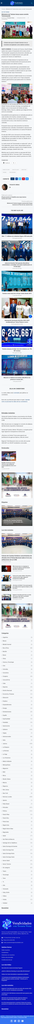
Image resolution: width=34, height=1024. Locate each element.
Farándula (17, 722)
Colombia (17, 669)
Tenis (17, 878)
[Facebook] (11, 1021)
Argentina (17, 637)
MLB (17, 772)
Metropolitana (17, 765)
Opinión (17, 800)
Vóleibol (17, 903)
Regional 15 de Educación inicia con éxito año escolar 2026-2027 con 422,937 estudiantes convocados (22, 596)
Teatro (17, 871)
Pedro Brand (17, 804)
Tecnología (17, 874)
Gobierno (17, 729)
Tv (17, 882)
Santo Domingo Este (17, 850)
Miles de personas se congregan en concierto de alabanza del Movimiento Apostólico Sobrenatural (21, 568)
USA (17, 885)
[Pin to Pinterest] (23, 179)
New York (17, 793)
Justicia (17, 743)
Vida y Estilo (17, 892)
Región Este (17, 825)
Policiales (17, 807)
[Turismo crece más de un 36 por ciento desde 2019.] (17, 281)
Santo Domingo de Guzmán (17, 846)
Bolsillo (17, 651)
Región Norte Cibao (17, 828)
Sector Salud (17, 860)
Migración (17, 768)
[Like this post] (13, 179)
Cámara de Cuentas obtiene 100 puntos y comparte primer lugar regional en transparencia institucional (22, 577)
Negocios (17, 786)
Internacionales (17, 736)
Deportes (17, 687)
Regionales (17, 832)
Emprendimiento (17, 704)
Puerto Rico (17, 818)
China (17, 658)
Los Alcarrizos (17, 758)
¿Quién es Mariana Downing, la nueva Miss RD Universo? (16, 971)
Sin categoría (17, 867)
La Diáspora (17, 747)
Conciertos (17, 672)
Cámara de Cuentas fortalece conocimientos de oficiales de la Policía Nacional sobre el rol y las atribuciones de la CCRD (17, 557)
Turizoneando (12, 172)
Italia (17, 740)
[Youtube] (22, 1021)
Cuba (17, 683)
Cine (17, 665)
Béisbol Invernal (17, 644)
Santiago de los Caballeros (17, 843)
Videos (17, 896)
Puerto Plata (17, 814)
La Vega (17, 754)
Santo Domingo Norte (17, 853)
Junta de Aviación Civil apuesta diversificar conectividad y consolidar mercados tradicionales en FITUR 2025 (17, 264)
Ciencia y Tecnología (17, 662)
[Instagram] (19, 1021)
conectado (16, 393)
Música (17, 782)
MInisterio (24, 169)
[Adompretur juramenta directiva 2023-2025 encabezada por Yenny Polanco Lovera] (17, 308)
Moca (17, 775)
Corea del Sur (17, 680)
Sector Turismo (17, 864)
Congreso (17, 676)
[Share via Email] (27, 179)
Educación (17, 697)
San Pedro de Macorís (17, 839)
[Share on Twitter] (20, 179)
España (17, 715)
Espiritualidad (17, 719)
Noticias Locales (17, 796)
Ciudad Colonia (6, 169)
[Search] (31, 3)
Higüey (17, 733)
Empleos (17, 701)
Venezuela (17, 889)
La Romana (17, 750)
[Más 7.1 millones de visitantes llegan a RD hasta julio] (17, 224)
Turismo (4, 172)
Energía (17, 708)
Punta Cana (17, 821)
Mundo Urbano (17, 779)
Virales (17, 899)
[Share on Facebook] (16, 179)
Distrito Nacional (17, 690)
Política (17, 811)
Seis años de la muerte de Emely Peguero (12, 968)
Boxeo (17, 655)
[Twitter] (15, 1021)
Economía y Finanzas (17, 694)
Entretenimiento (17, 711)
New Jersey (17, 789)
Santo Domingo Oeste (17, 857)
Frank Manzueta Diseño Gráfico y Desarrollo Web (14, 1017)
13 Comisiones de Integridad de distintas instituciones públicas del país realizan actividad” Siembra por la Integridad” (15, 979)
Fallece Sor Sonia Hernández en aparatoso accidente (15, 974)
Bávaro (17, 641)
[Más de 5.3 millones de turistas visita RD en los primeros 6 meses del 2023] (17, 365)
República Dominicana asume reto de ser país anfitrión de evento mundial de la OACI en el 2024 (9, 465)
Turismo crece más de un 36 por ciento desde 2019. (17, 293)
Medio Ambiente (17, 761)
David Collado (15, 169)
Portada (3, 9)
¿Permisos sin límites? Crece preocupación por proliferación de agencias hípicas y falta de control (22, 587)
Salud (17, 835)
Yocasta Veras (10, 18)
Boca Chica (17, 648)
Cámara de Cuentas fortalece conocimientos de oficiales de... (14, 521)
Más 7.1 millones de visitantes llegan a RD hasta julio (17, 236)
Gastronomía (17, 726)
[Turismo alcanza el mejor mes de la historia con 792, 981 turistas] (17, 336)
